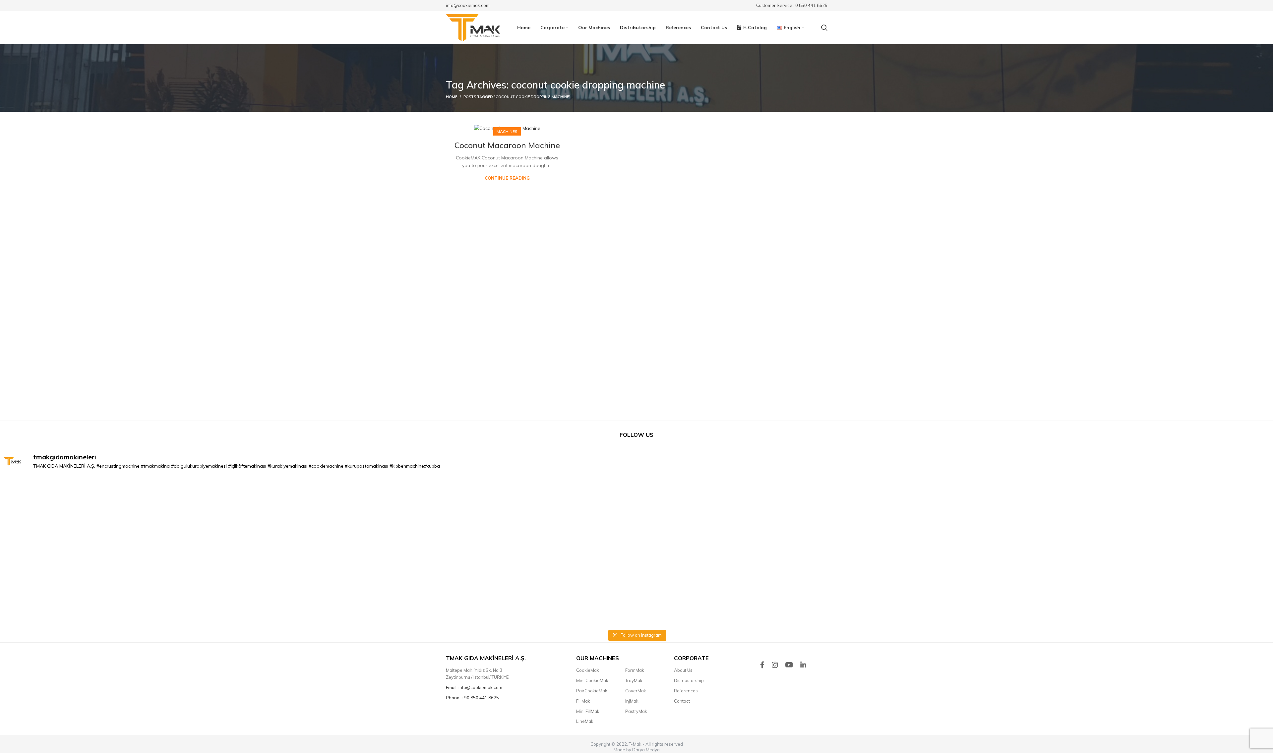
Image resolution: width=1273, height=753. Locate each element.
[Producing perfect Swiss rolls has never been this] (382, 553)
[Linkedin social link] (803, 664)
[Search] (824, 27)
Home (451, 96)
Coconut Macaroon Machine (507, 145)
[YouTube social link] (789, 664)
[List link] (595, 670)
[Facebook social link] (762, 664)
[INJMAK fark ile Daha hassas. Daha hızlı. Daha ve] (127, 553)
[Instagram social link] (774, 664)
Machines (507, 131)
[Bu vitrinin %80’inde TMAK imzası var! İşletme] (636, 553)
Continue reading (507, 178)
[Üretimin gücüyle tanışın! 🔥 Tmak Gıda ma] (891, 553)
